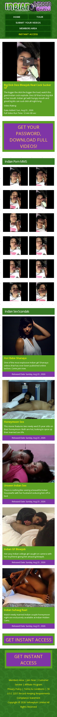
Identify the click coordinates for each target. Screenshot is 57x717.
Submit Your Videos (28, 22)
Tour (39, 16)
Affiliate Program (33, 684)
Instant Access (28, 34)
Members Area (28, 28)
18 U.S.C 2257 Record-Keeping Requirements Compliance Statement (28, 693)
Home (16, 16)
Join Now (31, 680)
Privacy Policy (14, 688)
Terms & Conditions (34, 688)
